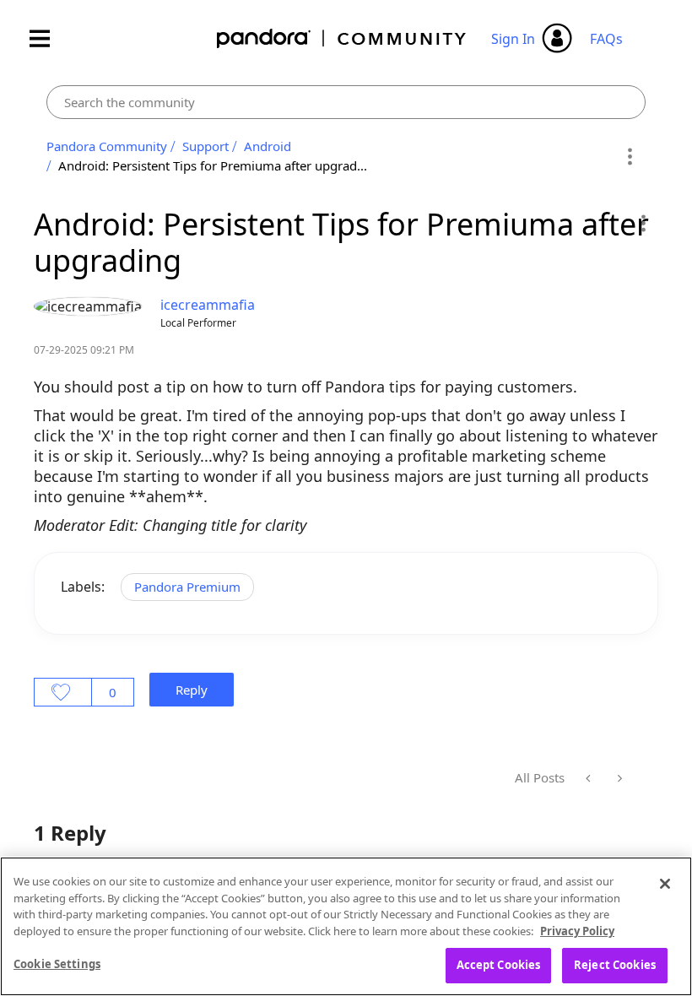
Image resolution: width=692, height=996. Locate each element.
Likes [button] (63, 692)
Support (205, 146)
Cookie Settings (57, 964)
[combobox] (346, 102)
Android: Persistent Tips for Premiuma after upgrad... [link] (212, 165)
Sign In (513, 39)
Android (267, 146)
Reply (192, 689)
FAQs (606, 39)
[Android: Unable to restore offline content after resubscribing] (618, 778)
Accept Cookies (499, 964)
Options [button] (630, 156)
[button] (642, 223)
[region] (346, 926)
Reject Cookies (615, 964)
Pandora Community (342, 38)
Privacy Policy (577, 931)
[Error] (589, 778)
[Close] (665, 883)
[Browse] (48, 38)
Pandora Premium (187, 586)
